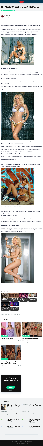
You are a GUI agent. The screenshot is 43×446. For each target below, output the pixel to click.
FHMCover (11, 314)
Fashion (9, 314)
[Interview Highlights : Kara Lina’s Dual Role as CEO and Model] (11, 352)
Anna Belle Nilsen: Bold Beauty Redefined (13, 420)
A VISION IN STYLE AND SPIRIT (13, 426)
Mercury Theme (29, 441)
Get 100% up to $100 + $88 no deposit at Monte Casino (11, 379)
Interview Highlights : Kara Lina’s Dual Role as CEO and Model (10, 362)
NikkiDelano (18, 314)
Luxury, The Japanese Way (34, 426)
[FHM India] (21, 2)
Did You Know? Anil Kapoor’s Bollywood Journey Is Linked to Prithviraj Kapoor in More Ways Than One (13, 406)
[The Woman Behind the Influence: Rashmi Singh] (4, 411)
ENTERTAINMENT (5, 10)
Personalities (12, 10)
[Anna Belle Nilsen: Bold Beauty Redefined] (32, 329)
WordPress (25, 441)
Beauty (3, 314)
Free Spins (11, 377)
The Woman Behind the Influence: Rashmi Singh (12, 412)
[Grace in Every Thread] (11, 329)
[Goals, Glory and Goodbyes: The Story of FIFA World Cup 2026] (25, 404)
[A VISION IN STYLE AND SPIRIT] (4, 425)
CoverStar (5, 314)
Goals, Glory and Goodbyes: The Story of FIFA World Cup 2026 (35, 405)
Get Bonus (11, 387)
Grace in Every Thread (7, 338)
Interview (15, 314)
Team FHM (8, 15)
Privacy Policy (17, 443)
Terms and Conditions (24, 443)
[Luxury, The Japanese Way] (25, 425)
